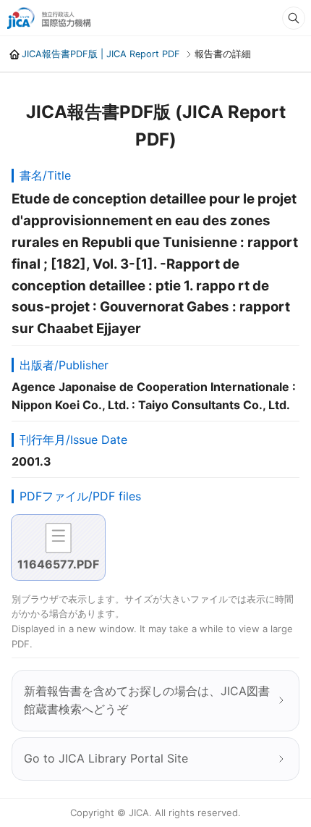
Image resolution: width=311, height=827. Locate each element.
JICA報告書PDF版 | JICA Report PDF (101, 54)
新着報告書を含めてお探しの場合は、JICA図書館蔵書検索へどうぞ (147, 700)
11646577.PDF (58, 564)
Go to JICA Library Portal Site (106, 758)
